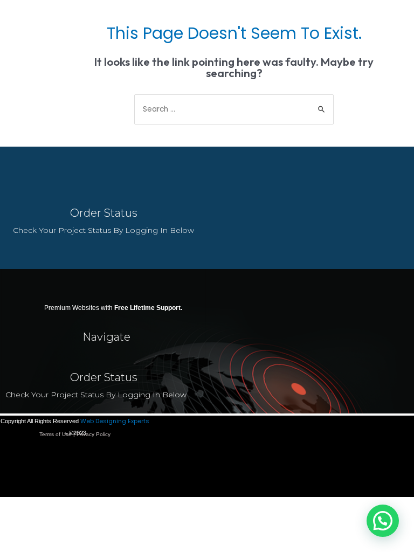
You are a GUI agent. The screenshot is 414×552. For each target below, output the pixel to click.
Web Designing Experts (114, 421)
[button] (383, 521)
